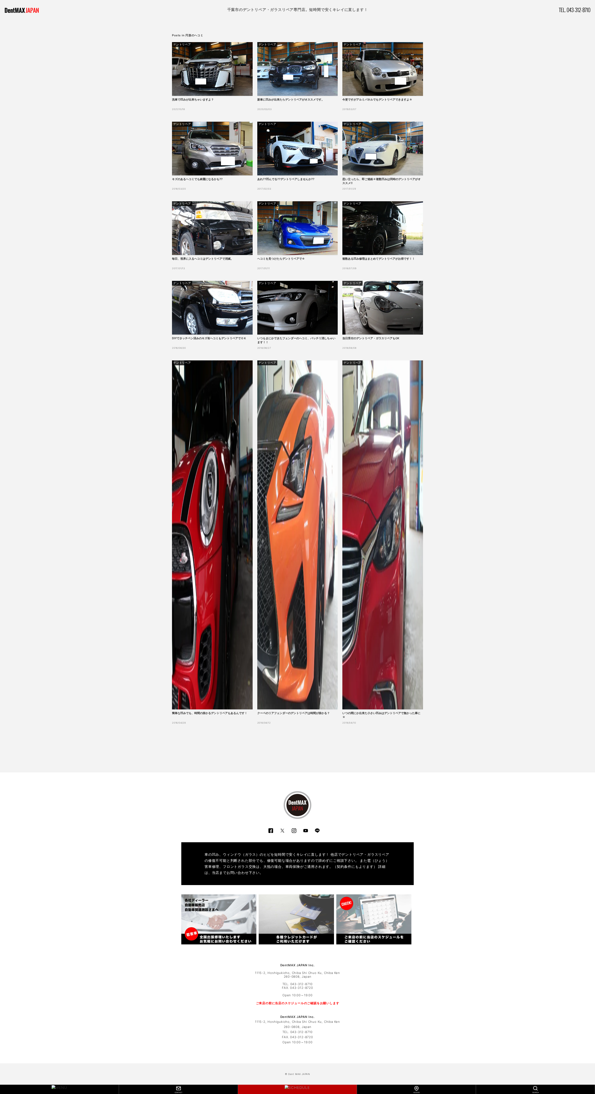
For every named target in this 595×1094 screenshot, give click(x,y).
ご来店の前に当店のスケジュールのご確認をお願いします (297, 1003)
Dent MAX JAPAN (299, 1074)
